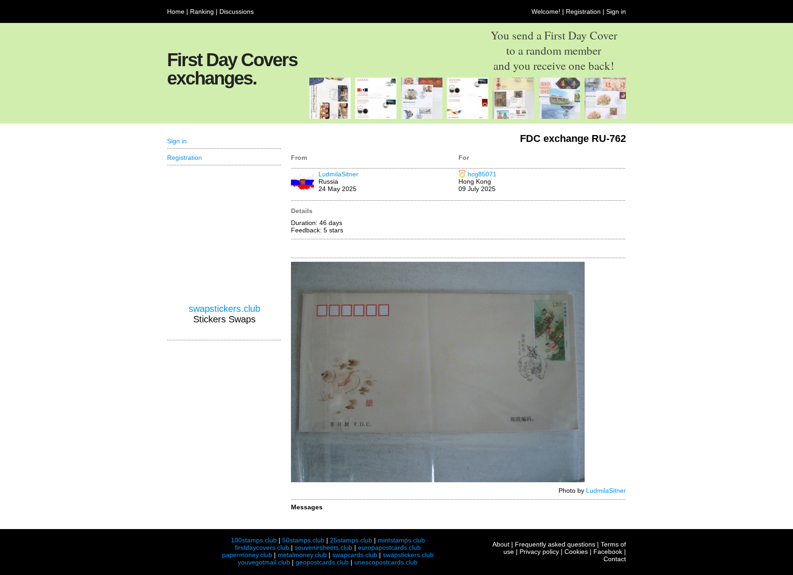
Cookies (576, 551)
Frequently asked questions (555, 544)
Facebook (607, 551)
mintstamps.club (401, 540)
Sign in (616, 11)
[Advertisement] (224, 234)
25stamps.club (351, 540)
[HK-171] (330, 116)
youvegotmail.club (264, 562)
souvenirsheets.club (323, 547)
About (500, 544)
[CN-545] (467, 116)
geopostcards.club (322, 562)
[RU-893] (559, 116)
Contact (614, 559)
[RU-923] (421, 116)
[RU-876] (605, 116)
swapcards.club (354, 554)
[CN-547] (375, 116)
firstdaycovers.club (262, 547)
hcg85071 (482, 174)
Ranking (202, 11)
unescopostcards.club (386, 562)
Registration (583, 11)
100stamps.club (254, 540)
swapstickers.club (224, 309)
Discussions (236, 11)
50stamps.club (303, 540)
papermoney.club (247, 554)
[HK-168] (513, 116)
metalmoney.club (302, 554)
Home (175, 11)
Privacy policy (539, 551)
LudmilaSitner (338, 174)
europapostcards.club (389, 547)
